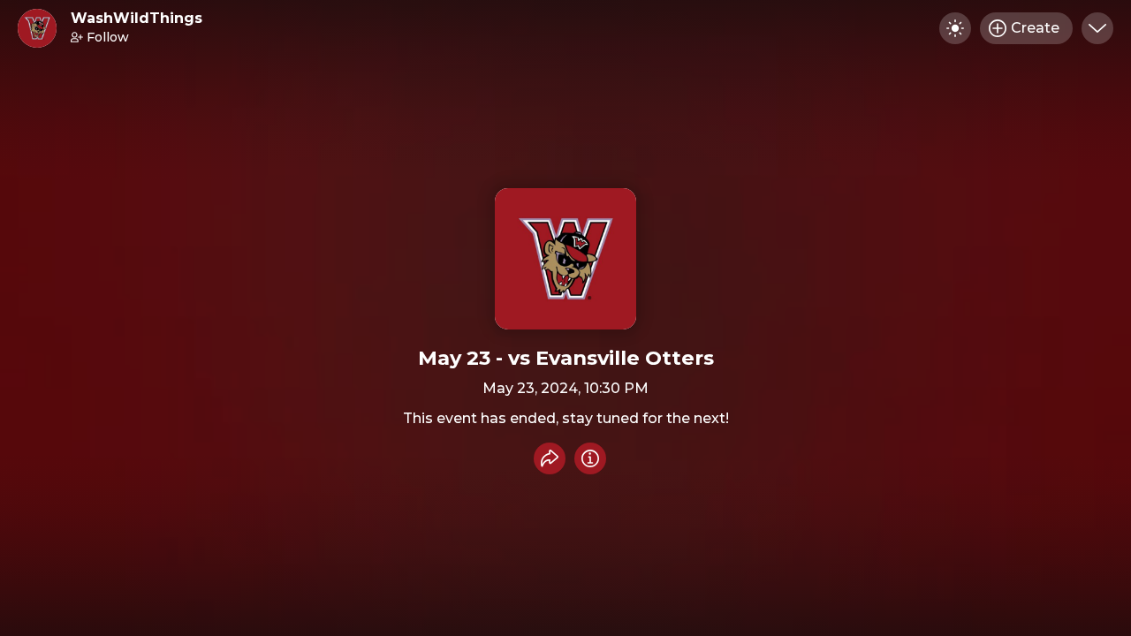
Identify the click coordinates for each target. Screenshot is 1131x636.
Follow (108, 37)
